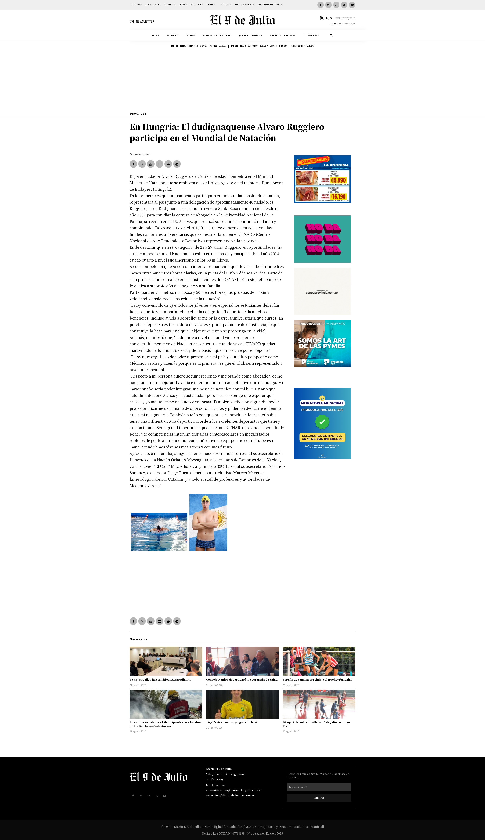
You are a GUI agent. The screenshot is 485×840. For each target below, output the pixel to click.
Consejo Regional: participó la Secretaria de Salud (242, 679)
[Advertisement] (242, 83)
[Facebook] (320, 5)
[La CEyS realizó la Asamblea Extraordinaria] (166, 661)
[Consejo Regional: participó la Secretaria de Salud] (242, 661)
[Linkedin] (336, 5)
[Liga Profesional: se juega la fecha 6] (242, 704)
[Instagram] (328, 5)
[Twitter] (344, 5)
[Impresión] (168, 164)
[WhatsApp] (151, 164)
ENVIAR (319, 797)
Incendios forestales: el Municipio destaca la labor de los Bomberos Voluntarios (165, 724)
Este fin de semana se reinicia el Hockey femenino (318, 679)
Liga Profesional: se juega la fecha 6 (231, 722)
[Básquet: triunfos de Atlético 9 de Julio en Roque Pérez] (319, 704)
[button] (331, 35)
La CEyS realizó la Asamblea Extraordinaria (160, 679)
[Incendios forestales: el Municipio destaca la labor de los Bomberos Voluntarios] (166, 704)
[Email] (159, 164)
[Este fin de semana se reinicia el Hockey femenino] (319, 661)
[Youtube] (352, 5)
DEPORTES (138, 113)
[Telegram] (177, 164)
